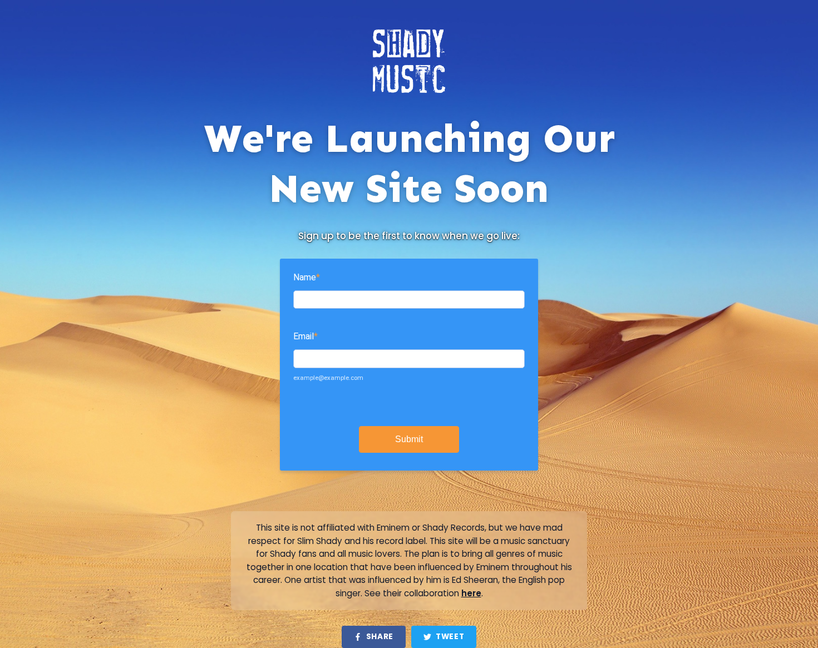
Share (379, 636)
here (471, 593)
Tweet (450, 636)
